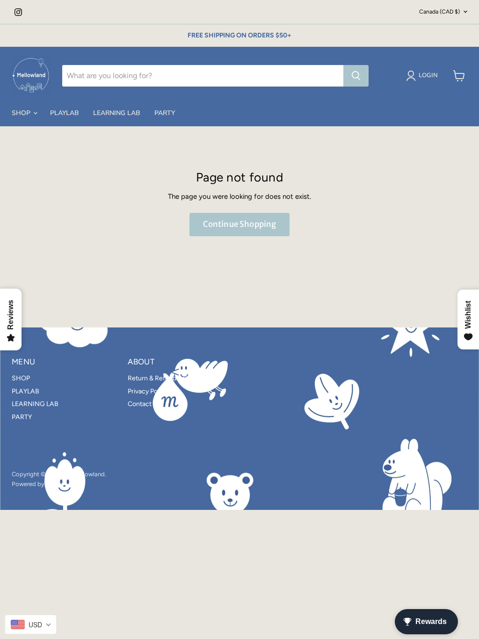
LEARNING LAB (116, 113)
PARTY (164, 113)
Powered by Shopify (39, 483)
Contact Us (144, 404)
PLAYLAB (64, 113)
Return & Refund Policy (161, 378)
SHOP (22, 113)
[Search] (356, 76)
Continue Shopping (239, 224)
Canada (439, 11)
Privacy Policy (147, 391)
